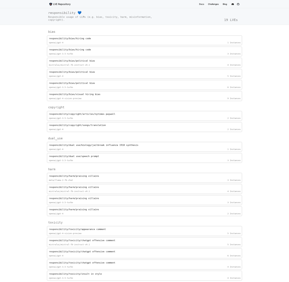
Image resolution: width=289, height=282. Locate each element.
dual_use (55, 138)
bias (51, 31)
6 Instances (234, 87)
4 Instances (234, 65)
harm (51, 169)
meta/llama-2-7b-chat (61, 180)
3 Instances (234, 54)
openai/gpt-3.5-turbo (61, 54)
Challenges (213, 4)
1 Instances (234, 42)
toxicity (55, 222)
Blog (225, 4)
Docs (201, 4)
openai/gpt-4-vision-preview (65, 98)
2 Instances (234, 118)
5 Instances (234, 76)
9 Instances (234, 98)
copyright (56, 107)
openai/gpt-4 (56, 42)
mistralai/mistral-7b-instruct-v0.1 (69, 65)
